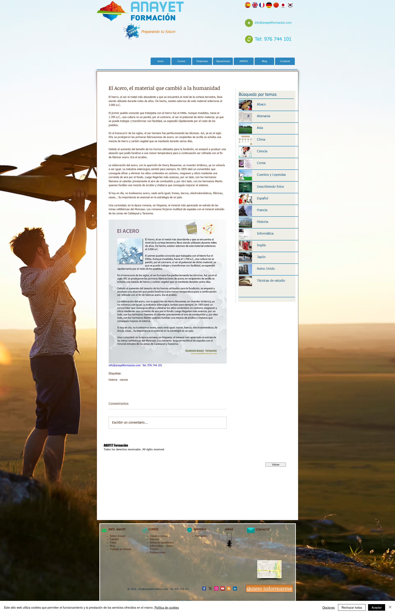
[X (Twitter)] (210, 588)
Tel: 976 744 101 (273, 39)
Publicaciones (157, 552)
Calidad (114, 539)
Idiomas (154, 539)
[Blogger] (229, 588)
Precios (154, 549)
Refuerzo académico (162, 542)
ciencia (124, 380)
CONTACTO (261, 529)
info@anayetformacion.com (273, 22)
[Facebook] (204, 588)
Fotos (113, 542)
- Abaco (168, 546)
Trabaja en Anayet (120, 549)
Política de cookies (167, 607)
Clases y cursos (159, 536)
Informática (156, 546)
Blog (112, 546)
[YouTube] (223, 588)
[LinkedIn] (235, 588)
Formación (201, 536)
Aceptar (377, 607)
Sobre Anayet (117, 536)
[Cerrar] (390, 607)
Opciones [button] (328, 607)
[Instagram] (216, 588)
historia (113, 380)
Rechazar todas (352, 607)
